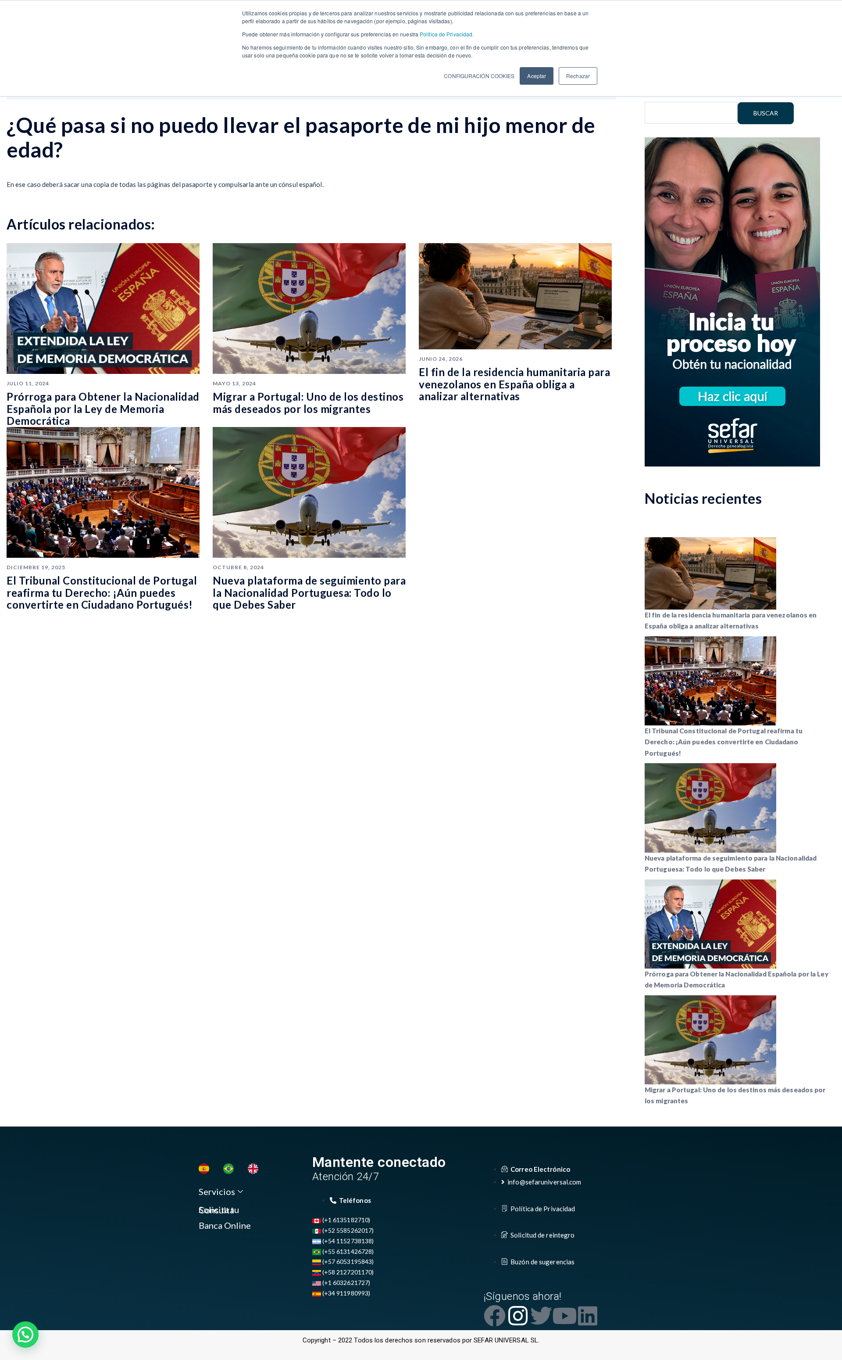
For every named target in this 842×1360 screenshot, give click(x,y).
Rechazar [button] (578, 75)
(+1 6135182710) (346, 1220)
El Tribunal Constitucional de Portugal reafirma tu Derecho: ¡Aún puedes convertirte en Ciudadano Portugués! (102, 592)
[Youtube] (564, 1316)
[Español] (206, 1168)
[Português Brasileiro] (230, 1168)
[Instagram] (518, 1316)
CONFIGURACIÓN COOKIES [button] (479, 75)
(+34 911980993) (346, 1293)
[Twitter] (541, 1316)
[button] (25, 1334)
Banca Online (225, 1225)
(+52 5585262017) (347, 1230)
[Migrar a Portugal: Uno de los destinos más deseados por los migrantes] (309, 308)
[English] (255, 1168)
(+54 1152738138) (347, 1241)
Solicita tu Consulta (219, 1209)
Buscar (765, 113)
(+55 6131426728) (347, 1251)
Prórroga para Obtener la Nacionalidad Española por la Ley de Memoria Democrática (103, 408)
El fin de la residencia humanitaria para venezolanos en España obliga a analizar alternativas (514, 384)
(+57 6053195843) (347, 1261)
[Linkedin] (588, 1316)
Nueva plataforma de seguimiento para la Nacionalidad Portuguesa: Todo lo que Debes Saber (309, 592)
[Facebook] (495, 1316)
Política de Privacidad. (446, 34)
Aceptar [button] (536, 75)
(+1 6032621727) (346, 1282)
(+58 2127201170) (347, 1272)
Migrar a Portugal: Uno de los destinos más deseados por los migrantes (308, 402)
